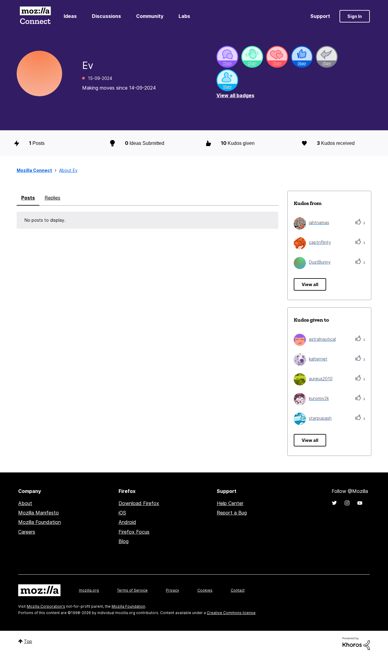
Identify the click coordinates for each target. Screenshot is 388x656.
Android (127, 522)
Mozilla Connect (35, 16)
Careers (26, 532)
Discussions (106, 16)
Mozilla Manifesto (38, 513)
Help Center (230, 503)
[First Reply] (327, 57)
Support (320, 16)
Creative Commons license (231, 612)
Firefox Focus (134, 532)
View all (310, 284)
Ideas (70, 16)
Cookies (204, 590)
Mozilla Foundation (39, 522)
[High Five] (277, 57)
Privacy (172, 590)
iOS (122, 513)
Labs (184, 16)
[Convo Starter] (227, 57)
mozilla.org (89, 590)
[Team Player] (302, 57)
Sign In (354, 16)
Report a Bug (232, 513)
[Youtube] (360, 503)
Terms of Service (132, 590)
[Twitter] (334, 503)
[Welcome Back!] (252, 57)
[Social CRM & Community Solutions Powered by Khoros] (356, 643)
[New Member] (227, 80)
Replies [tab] (52, 198)
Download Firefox (139, 503)
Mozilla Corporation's (46, 606)
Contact (238, 590)
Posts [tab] (28, 198)
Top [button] (28, 641)
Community (149, 16)
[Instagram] (347, 503)
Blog (124, 541)
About (25, 503)
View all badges (235, 95)
